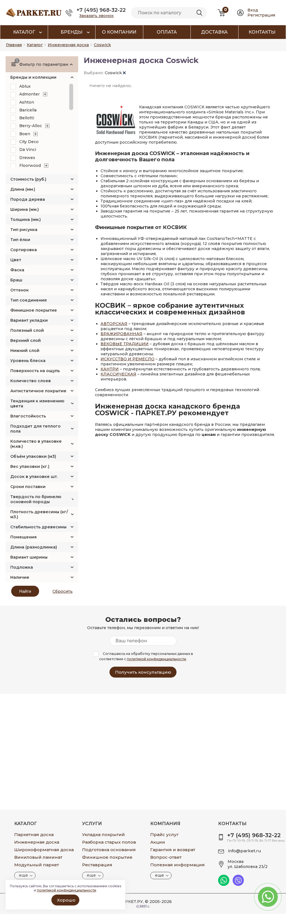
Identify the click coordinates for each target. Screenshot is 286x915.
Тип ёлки (20, 239)
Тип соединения (28, 300)
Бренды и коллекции (33, 77)
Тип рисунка (23, 229)
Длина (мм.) (22, 189)
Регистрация (261, 15)
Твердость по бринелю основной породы (35, 499)
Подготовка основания (109, 849)
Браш (16, 280)
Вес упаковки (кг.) (29, 466)
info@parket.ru (244, 850)
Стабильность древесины (38, 526)
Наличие (19, 577)
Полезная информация (177, 864)
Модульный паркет (36, 864)
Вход (252, 10)
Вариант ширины (28, 557)
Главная (14, 44)
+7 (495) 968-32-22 (101, 10)
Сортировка (23, 249)
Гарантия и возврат (172, 849)
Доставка (214, 32)
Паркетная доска (34, 834)
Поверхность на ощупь (35, 370)
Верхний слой (25, 340)
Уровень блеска (28, 360)
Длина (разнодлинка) (33, 547)
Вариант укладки (29, 320)
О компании (119, 32)
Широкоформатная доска (44, 849)
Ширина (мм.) (24, 209)
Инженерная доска (36, 842)
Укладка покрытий (103, 834)
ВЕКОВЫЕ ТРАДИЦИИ (125, 343)
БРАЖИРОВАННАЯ (121, 333)
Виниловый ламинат (38, 857)
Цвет (15, 259)
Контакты (262, 32)
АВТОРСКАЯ (114, 323)
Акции (157, 842)
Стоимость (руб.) (28, 179)
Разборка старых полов (109, 842)
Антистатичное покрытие (38, 390)
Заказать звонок (96, 15)
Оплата (167, 32)
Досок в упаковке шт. (34, 476)
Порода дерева (27, 199)
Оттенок (19, 290)
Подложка (21, 567)
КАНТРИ (110, 369)
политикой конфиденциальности (156, 659)
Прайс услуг (164, 834)
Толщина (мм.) (25, 219)
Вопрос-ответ (166, 857)
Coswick (114, 72)
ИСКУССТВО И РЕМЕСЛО (127, 358)
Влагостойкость (28, 416)
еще (23, 875)
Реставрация (97, 864)
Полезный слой (27, 330)
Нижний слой (24, 350)
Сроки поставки (28, 486)
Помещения (23, 537)
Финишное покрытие (33, 310)
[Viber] (238, 884)
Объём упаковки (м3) (33, 456)
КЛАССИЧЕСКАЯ (118, 374)
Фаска (17, 269)
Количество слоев (30, 380)
